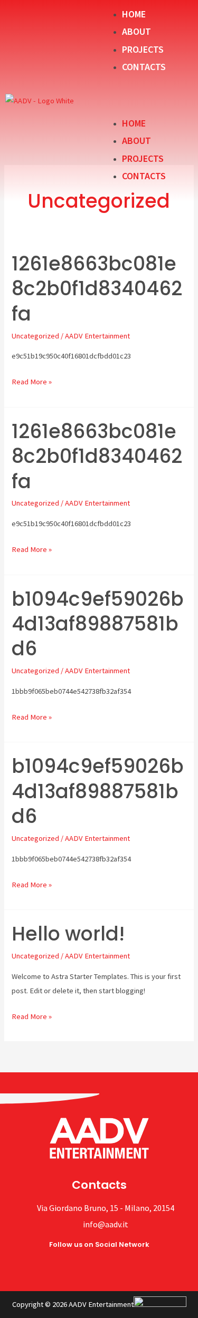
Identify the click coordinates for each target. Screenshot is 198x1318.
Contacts (144, 67)
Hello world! (68, 933)
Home (134, 14)
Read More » (32, 380)
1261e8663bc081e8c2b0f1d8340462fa (97, 288)
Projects (143, 49)
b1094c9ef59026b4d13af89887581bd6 (98, 624)
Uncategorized (35, 336)
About (136, 31)
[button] (146, 95)
